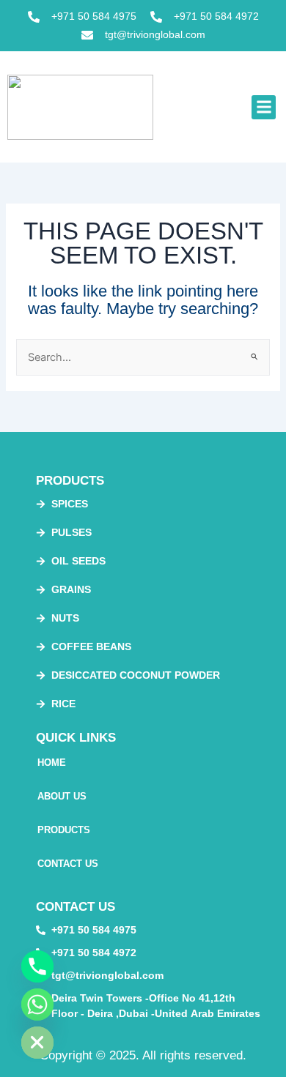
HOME (51, 762)
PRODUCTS (63, 829)
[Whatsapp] (37, 1004)
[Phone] (37, 966)
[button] (264, 107)
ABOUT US (62, 796)
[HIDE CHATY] (37, 1042)
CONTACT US (67, 863)
